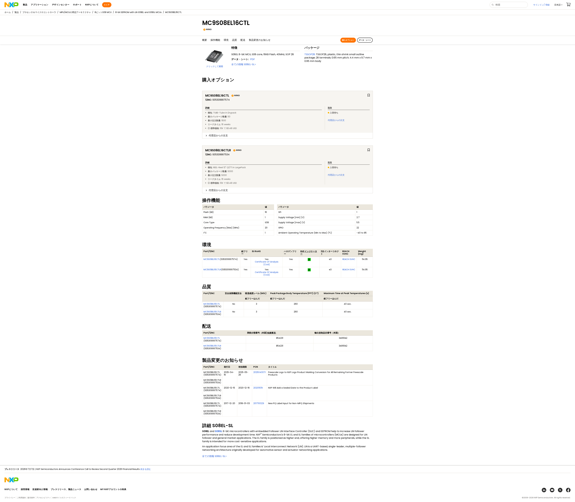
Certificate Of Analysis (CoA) (266, 263)
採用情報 (25, 489)
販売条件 (31, 497)
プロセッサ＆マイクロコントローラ (39, 12)
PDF (252, 59)
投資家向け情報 (40, 489)
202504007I (259, 372)
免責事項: (271, 332)
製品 (17, 12)
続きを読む (145, 469)
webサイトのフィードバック (64, 497)
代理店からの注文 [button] (218, 135)
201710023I (258, 403)
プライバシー (9, 497)
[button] (558, 4)
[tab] (287, 135)
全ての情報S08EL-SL (242, 64)
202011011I (258, 387)
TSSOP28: (309, 54)
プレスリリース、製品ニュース (66, 489)
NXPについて (11, 489)
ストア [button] (106, 4)
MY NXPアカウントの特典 (113, 489)
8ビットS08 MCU (103, 12)
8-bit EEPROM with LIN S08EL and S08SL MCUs (138, 12)
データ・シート (365, 40)
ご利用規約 (21, 497)
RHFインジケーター (308, 252)
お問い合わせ (90, 489)
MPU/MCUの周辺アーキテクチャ (75, 12)
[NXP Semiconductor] (11, 4)
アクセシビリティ (43, 497)
